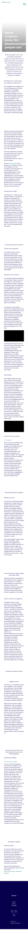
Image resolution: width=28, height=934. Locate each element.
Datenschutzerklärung (15, 923)
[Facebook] (12, 911)
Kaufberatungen (12, 163)
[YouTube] (15, 911)
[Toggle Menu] (24, 4)
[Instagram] (14, 914)
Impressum (13, 921)
